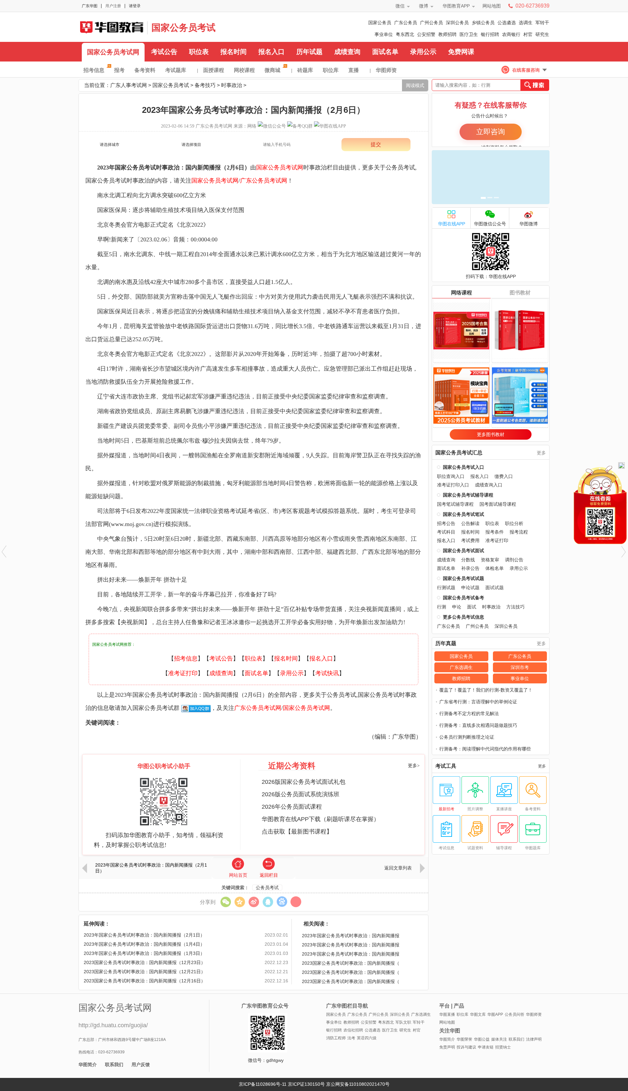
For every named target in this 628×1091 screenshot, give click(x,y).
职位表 (199, 51)
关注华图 (449, 1030)
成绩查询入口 (488, 484)
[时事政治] (623, 551)
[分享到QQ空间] (239, 901)
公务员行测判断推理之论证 (466, 737)
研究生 (542, 34)
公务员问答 (514, 1014)
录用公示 (423, 51)
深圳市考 (520, 667)
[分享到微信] (225, 901)
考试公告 (164, 51)
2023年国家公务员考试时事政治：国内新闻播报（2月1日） (151, 867)
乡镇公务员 (483, 22)
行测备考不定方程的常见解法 (469, 713)
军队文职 (403, 1022)
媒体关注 (499, 1039)
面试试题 (494, 587)
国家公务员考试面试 (463, 550)
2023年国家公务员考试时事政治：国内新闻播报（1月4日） (144, 944)
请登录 (135, 6)
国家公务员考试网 (113, 52)
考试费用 (470, 540)
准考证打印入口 (453, 484)
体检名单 (494, 568)
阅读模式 (415, 85)
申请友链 (486, 1047)
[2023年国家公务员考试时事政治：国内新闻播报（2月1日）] (4, 551)
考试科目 (446, 532)
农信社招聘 (353, 1030)
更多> (414, 765)
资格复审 (490, 559)
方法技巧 (515, 606)
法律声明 (534, 1039)
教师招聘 (447, 34)
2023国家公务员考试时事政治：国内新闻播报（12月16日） (144, 980)
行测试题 (446, 587)
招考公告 (446, 523)
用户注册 (113, 6)
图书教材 (520, 292)
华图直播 (447, 1014)
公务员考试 (267, 887)
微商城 (272, 70)
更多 (541, 452)
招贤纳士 (503, 1047)
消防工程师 (336, 1038)
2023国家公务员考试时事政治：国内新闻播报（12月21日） (144, 971)
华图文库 (478, 1014)
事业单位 (384, 34)
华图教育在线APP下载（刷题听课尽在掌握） (320, 819)
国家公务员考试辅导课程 (468, 495)
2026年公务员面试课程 (292, 806)
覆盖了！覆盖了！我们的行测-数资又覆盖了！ (485, 690)
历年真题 (445, 643)
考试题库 (175, 70)
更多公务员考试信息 (463, 617)
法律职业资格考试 (217, 511)
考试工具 (445, 766)
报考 (119, 70)
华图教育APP (456, 6)
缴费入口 (504, 476)
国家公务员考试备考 (463, 597)
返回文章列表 (398, 868)
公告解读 (470, 523)
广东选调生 (461, 667)
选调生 (525, 22)
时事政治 (231, 85)
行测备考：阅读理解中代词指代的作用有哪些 (485, 748)
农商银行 (511, 34)
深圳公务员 (457, 22)
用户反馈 (140, 1064)
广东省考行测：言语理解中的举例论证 (478, 701)
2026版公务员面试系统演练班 (301, 794)
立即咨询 (490, 132)
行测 (441, 606)
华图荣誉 (464, 1039)
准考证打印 (183, 673)
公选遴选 (506, 22)
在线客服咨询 (526, 70)
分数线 (468, 559)
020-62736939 (532, 6)
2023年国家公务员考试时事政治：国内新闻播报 (350, 935)
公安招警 (426, 34)
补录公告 (470, 568)
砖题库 (305, 70)
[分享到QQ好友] (267, 901)
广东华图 (89, 6)
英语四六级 (366, 1038)
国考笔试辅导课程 (455, 504)
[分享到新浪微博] (253, 901)
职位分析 (514, 523)
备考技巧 (205, 85)
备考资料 (144, 70)
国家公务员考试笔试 (463, 514)
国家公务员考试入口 (463, 467)
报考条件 (494, 532)
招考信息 (93, 70)
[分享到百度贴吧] (281, 901)
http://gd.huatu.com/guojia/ (113, 1025)
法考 (351, 1038)
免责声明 (447, 1047)
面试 (471, 606)
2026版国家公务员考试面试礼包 (303, 782)
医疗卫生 (469, 34)
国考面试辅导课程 (498, 504)
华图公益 (482, 1039)
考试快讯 (327, 673)
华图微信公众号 (490, 223)
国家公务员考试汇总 (458, 452)
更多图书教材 (490, 434)
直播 (353, 70)
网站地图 (491, 6)
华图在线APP (451, 223)
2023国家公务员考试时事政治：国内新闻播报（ (350, 963)
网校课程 (244, 70)
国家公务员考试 (183, 28)
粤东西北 (405, 34)
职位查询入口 (450, 476)
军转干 (542, 22)
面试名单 (385, 51)
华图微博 (528, 223)
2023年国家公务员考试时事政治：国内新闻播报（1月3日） (144, 953)
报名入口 (271, 51)
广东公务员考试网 (111, 27)
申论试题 (470, 587)
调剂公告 (514, 559)
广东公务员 (405, 22)
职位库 (331, 70)
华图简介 (87, 1064)
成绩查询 (347, 51)
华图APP (495, 1014)
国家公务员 (379, 22)
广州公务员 (431, 22)
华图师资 (386, 70)
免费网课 (461, 51)
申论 (456, 606)
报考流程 (519, 532)
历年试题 (309, 51)
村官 (527, 34)
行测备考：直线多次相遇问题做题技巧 (478, 725)
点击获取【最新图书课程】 (297, 831)
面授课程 (213, 70)
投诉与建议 (466, 1047)
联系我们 (114, 1064)
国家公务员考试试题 (463, 578)
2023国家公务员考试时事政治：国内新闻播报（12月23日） (144, 962)
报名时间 (233, 51)
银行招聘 (490, 34)
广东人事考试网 (128, 85)
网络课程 (461, 292)
